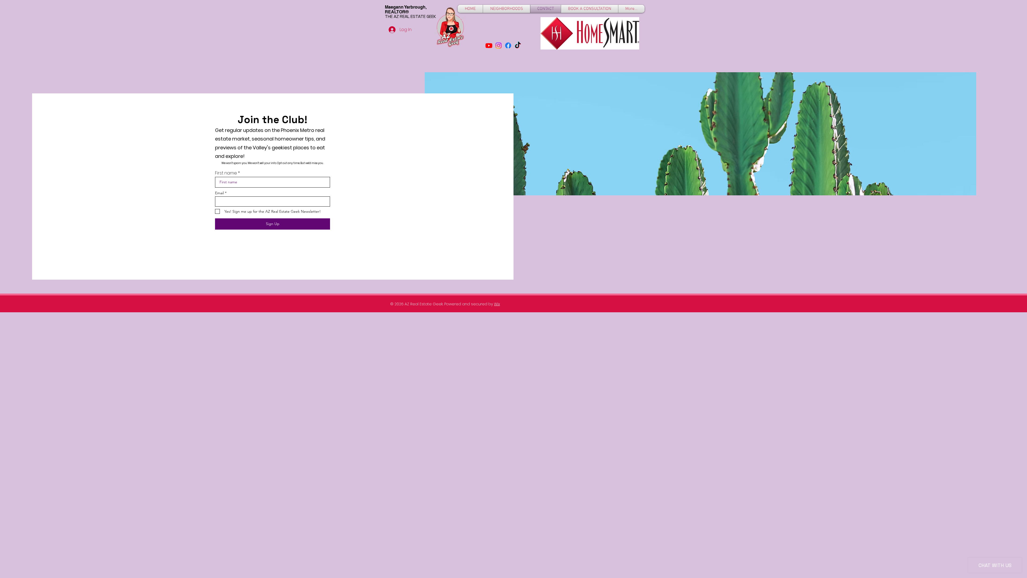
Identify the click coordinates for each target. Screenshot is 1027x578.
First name (226, 173)
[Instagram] (499, 45)
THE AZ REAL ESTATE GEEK (410, 16)
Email (219, 193)
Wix (497, 304)
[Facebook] (508, 45)
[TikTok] (518, 45)
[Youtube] (489, 45)
